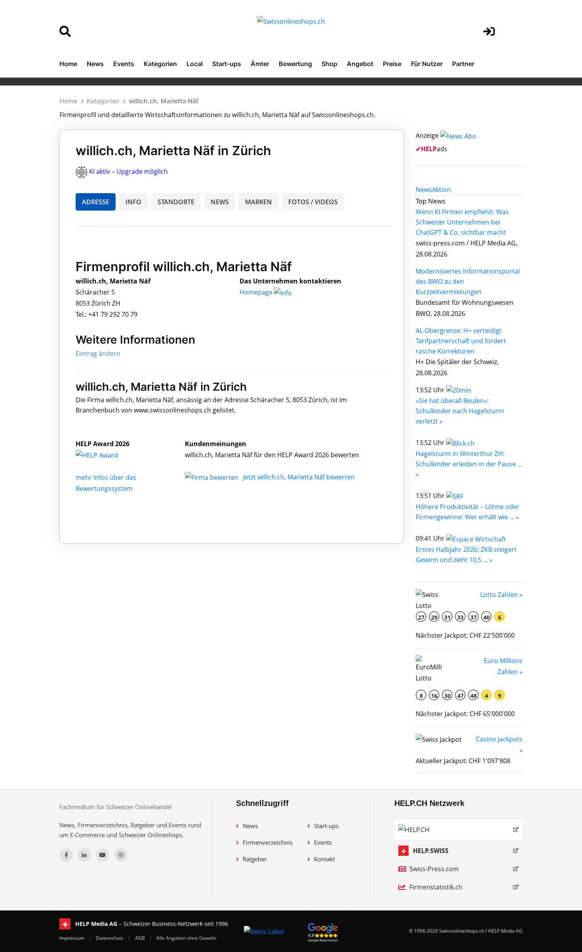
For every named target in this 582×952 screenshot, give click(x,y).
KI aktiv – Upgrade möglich (128, 171)
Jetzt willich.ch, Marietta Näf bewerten (299, 477)
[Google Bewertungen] (323, 931)
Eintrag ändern (98, 353)
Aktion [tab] (441, 189)
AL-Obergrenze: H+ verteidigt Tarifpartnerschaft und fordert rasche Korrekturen (461, 340)
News (95, 64)
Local (194, 64)
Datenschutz (110, 938)
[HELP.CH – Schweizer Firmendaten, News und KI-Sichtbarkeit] (458, 829)
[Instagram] (120, 855)
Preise (392, 64)
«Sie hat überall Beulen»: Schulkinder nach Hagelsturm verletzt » (460, 411)
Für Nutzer (427, 64)
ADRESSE (95, 202)
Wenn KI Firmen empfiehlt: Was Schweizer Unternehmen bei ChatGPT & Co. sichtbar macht (462, 222)
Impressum (72, 938)
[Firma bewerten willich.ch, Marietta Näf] (212, 477)
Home (68, 64)
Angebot (360, 64)
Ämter (260, 64)
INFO (133, 202)
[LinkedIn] (84, 855)
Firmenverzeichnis (268, 842)
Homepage (257, 292)
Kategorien (160, 64)
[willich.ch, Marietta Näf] (105, 454)
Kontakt (324, 859)
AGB (140, 938)
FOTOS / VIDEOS (313, 202)
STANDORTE (176, 202)
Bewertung (295, 64)
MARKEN (258, 202)
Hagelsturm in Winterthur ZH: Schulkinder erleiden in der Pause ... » (469, 464)
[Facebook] (66, 855)
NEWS (220, 202)
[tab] (424, 189)
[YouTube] (102, 855)
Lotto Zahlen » (501, 594)
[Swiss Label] (264, 931)
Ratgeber (255, 859)
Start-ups (226, 64)
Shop (329, 64)
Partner (463, 64)
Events (123, 64)
